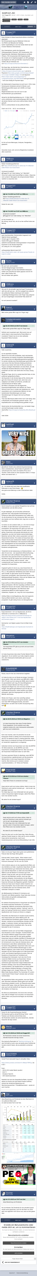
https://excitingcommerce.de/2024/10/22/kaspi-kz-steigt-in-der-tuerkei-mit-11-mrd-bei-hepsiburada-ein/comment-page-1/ (17, 617)
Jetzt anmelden (19, 1253)
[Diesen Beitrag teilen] (34, 33)
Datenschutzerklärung (22, 1273)
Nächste (30, 26)
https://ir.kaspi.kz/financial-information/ (15, 63)
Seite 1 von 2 (18, 26)
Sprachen (11, 1273)
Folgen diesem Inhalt (17, 1258)
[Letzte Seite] (35, 26)
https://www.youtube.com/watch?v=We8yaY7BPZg (17, 1062)
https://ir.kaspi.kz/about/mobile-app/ (13, 71)
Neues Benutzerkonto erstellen (18, 1243)
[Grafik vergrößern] (18, 124)
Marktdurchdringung (25, 1041)
